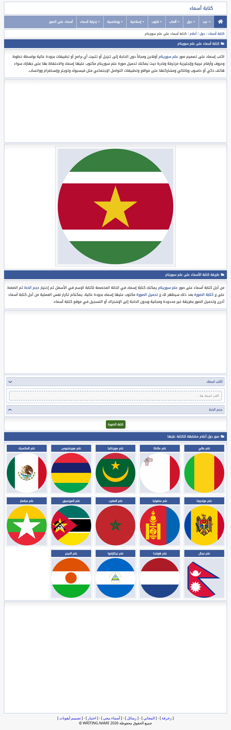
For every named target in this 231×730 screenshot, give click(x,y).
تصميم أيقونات (70, 718)
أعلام (193, 34)
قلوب (156, 22)
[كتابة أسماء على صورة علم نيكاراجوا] (116, 596)
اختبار (92, 718)
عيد (206, 22)
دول (190, 22)
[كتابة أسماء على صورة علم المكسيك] (27, 491)
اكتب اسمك (214, 382)
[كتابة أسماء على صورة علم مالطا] (160, 491)
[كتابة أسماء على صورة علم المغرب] (116, 544)
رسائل (131, 718)
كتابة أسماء (201, 8)
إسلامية (136, 22)
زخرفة (167, 718)
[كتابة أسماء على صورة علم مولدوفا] (204, 544)
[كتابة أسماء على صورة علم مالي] (204, 491)
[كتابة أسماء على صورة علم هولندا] (160, 596)
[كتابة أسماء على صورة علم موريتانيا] (116, 491)
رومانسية (114, 22)
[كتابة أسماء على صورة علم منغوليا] (160, 544)
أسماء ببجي (111, 718)
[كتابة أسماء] (220, 22)
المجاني (149, 718)
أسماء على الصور (61, 22)
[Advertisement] (115, 110)
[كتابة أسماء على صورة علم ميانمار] (27, 544)
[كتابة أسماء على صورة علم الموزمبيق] (71, 544)
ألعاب (173, 22)
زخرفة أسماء (89, 22)
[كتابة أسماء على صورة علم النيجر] (71, 596)
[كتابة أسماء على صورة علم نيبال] (204, 596)
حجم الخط (215, 410)
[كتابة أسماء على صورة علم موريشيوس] (71, 491)
